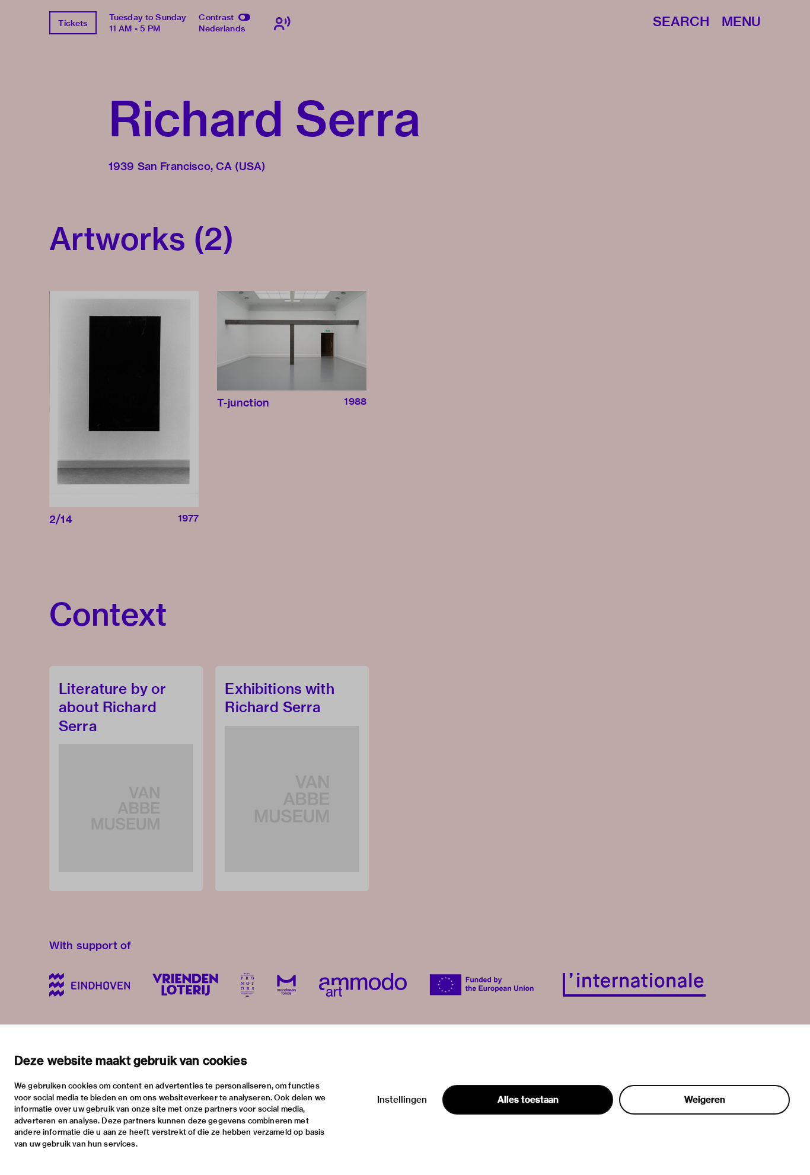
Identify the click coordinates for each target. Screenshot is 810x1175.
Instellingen (402, 1100)
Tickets (72, 23)
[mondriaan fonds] (286, 985)
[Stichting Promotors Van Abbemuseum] (247, 985)
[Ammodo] (363, 985)
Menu (741, 22)
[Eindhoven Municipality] (89, 985)
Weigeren (704, 1100)
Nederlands (222, 28)
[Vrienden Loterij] (185, 985)
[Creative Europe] (484, 985)
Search (681, 22)
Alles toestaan (528, 1100)
